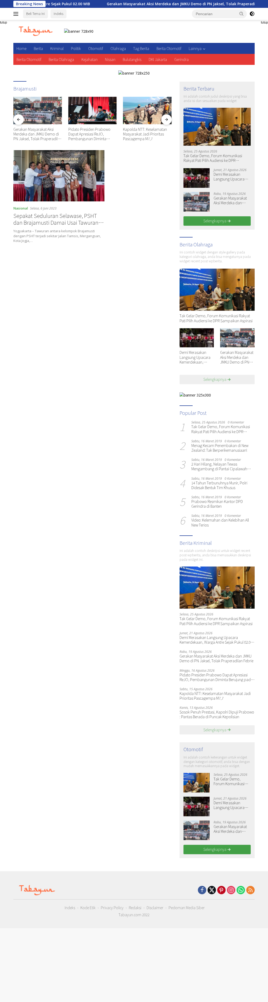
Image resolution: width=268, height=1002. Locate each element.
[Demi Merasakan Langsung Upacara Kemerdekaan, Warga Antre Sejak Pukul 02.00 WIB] (196, 178)
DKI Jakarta (158, 59)
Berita (38, 48)
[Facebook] (202, 890)
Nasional (20, 208)
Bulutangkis (132, 59)
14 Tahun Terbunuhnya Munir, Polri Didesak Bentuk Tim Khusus (219, 485)
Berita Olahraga (61, 59)
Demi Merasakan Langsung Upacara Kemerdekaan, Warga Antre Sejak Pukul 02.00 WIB (232, 176)
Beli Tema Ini (35, 13)
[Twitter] (212, 890)
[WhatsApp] (241, 890)
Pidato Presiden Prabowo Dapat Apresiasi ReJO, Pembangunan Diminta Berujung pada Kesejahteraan (37, 134)
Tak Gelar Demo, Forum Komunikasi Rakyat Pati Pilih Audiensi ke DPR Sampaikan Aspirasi (212, 158)
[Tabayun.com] (35, 31)
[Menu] (16, 13)
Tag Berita (141, 48)
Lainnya (195, 48)
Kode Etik (88, 907)
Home (21, 48)
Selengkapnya (215, 220)
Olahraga (118, 48)
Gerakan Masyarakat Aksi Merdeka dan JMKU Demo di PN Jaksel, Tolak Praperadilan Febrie (160, 4)
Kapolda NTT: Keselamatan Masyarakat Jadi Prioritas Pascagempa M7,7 (90, 134)
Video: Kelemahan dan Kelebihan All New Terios (220, 522)
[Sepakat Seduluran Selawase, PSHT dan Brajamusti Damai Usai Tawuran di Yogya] (58, 175)
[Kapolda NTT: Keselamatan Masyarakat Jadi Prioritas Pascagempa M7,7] (92, 110)
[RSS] (250, 890)
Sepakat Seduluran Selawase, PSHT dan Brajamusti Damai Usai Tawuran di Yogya (58, 222)
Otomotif (95, 48)
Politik (76, 48)
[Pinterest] (221, 890)
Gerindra (181, 59)
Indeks (58, 13)
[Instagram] (231, 890)
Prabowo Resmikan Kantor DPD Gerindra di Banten (217, 503)
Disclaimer (155, 907)
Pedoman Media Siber (187, 907)
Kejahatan (89, 59)
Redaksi (135, 907)
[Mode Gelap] (252, 13)
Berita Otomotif (169, 48)
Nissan (110, 59)
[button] (241, 13)
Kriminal (57, 48)
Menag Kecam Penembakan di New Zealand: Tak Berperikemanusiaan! (219, 447)
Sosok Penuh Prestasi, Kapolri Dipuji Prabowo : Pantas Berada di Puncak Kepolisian (147, 134)
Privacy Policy (112, 907)
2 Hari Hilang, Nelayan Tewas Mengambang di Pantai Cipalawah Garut (219, 466)
